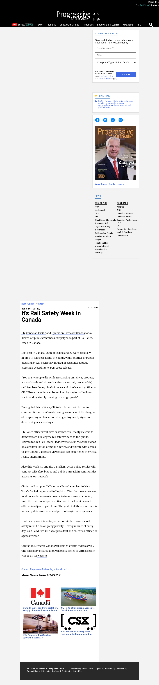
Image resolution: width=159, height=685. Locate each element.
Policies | (56, 671)
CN (23, 333)
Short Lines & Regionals (105, 220)
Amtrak (120, 206)
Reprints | (46, 671)
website (42, 555)
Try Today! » (147, 5)
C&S (97, 213)
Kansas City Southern (126, 229)
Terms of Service (105, 78)
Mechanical (100, 210)
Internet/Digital (102, 246)
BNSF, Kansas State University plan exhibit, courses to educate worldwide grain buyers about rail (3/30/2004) (115, 104)
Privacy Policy (107, 76)
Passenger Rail (101, 223)
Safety (41, 304)
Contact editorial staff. (44, 569)
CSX (118, 225)
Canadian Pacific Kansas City (128, 221)
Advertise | (109, 669)
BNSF (119, 210)
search (151, 24)
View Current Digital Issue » (109, 184)
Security (98, 252)
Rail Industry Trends (104, 233)
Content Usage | (34, 671)
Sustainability (101, 249)
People (98, 239)
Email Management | (79, 669)
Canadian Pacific (124, 216)
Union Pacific (122, 235)
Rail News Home (28, 304)
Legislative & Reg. (102, 226)
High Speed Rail (101, 242)
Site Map (78, 671)
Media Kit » (153, 2)
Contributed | (67, 671)
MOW (97, 206)
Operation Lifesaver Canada (68, 333)
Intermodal (100, 229)
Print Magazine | (96, 669)
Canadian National (125, 213)
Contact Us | (121, 669)
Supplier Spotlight (103, 236)
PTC (96, 216)
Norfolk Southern (124, 232)
